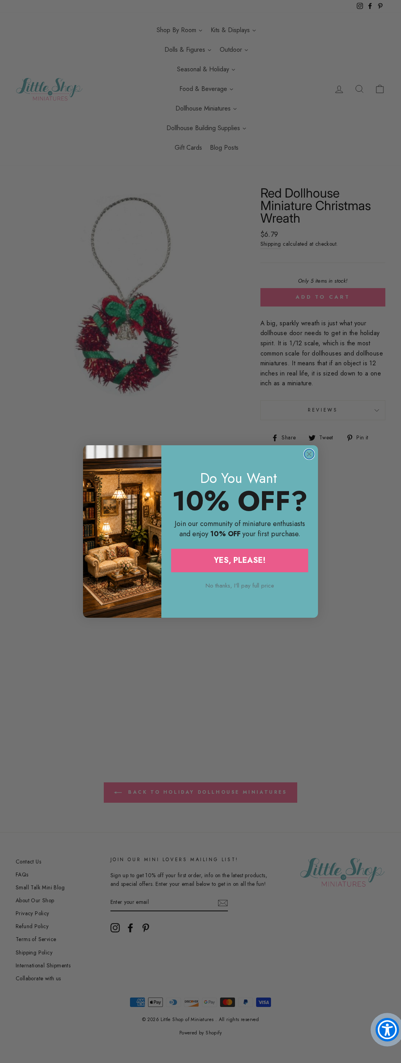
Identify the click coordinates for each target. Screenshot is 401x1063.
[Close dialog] (309, 454)
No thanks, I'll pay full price (240, 585)
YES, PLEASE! (240, 560)
